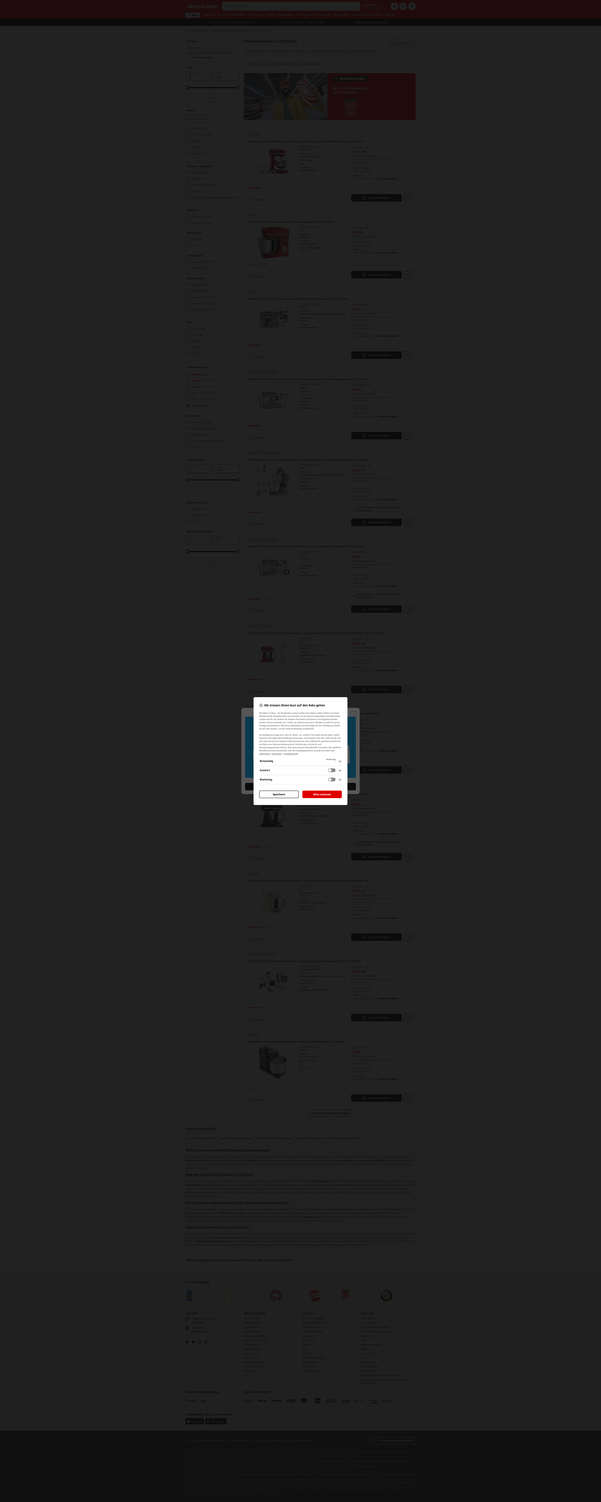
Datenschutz (264, 753)
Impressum (277, 753)
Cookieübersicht (291, 753)
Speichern (279, 794)
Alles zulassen (322, 794)
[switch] (332, 770)
